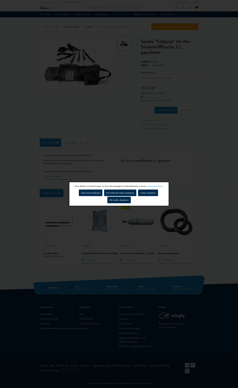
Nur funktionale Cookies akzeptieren (120, 192)
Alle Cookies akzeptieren (119, 200)
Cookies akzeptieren (148, 192)
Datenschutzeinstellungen (90, 192)
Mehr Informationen (155, 186)
